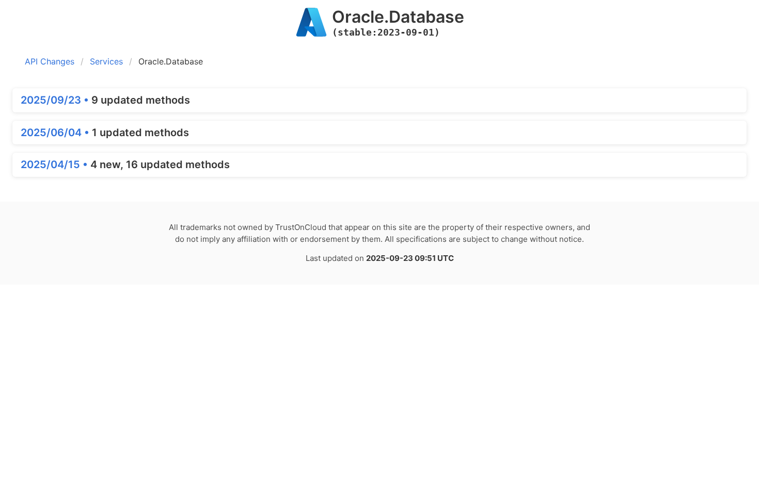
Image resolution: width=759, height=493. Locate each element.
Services (106, 61)
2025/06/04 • (56, 132)
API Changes (49, 61)
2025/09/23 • (56, 100)
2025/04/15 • (55, 164)
